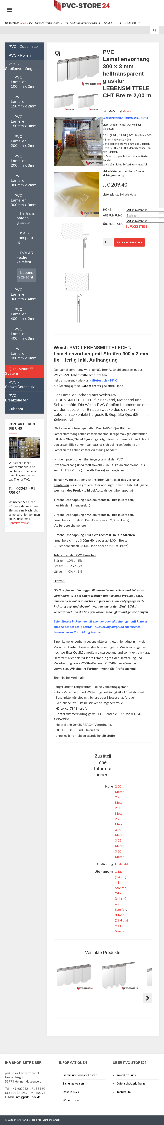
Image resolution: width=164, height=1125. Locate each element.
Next (147, 998)
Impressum (123, 1092)
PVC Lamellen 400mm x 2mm (23, 314)
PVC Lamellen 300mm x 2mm (23, 180)
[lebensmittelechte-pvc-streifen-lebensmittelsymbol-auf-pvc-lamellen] (76, 195)
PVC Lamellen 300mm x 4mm (23, 294)
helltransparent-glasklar (26, 218)
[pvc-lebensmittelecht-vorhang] (88, 102)
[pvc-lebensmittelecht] (64, 102)
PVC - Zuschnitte (23, 46)
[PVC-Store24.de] (82, 5)
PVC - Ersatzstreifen (17, 397)
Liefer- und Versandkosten (80, 1075)
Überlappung (113, 224)
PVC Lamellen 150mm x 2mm (23, 101)
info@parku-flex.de (27, 1097)
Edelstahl (121, 864)
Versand (128, 111)
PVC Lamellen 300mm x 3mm (23, 200)
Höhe (107, 209)
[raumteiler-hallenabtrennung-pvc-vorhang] (78, 142)
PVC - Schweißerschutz (20, 384)
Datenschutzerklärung (130, 1083)
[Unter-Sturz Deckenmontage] (78, 298)
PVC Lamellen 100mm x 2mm (23, 82)
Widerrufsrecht (72, 1100)
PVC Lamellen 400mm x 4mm (23, 353)
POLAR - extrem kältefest (25, 257)
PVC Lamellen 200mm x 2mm (23, 141)
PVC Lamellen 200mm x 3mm (23, 160)
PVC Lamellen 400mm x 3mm (23, 333)
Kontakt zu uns (126, 1075)
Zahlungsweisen (73, 1083)
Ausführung (112, 215)
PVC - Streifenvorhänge (20, 66)
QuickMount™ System (19, 371)
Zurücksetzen (136, 226)
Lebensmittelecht (25, 274)
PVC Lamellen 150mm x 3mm (23, 121)
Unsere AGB (71, 1092)
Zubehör (16, 409)
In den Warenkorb (129, 242)
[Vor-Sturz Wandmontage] (76, 246)
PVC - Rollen (20, 55)
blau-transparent (25, 237)
